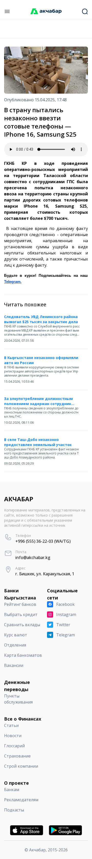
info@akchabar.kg (32, 557)
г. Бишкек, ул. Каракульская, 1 (44, 574)
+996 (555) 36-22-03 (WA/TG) (43, 541)
